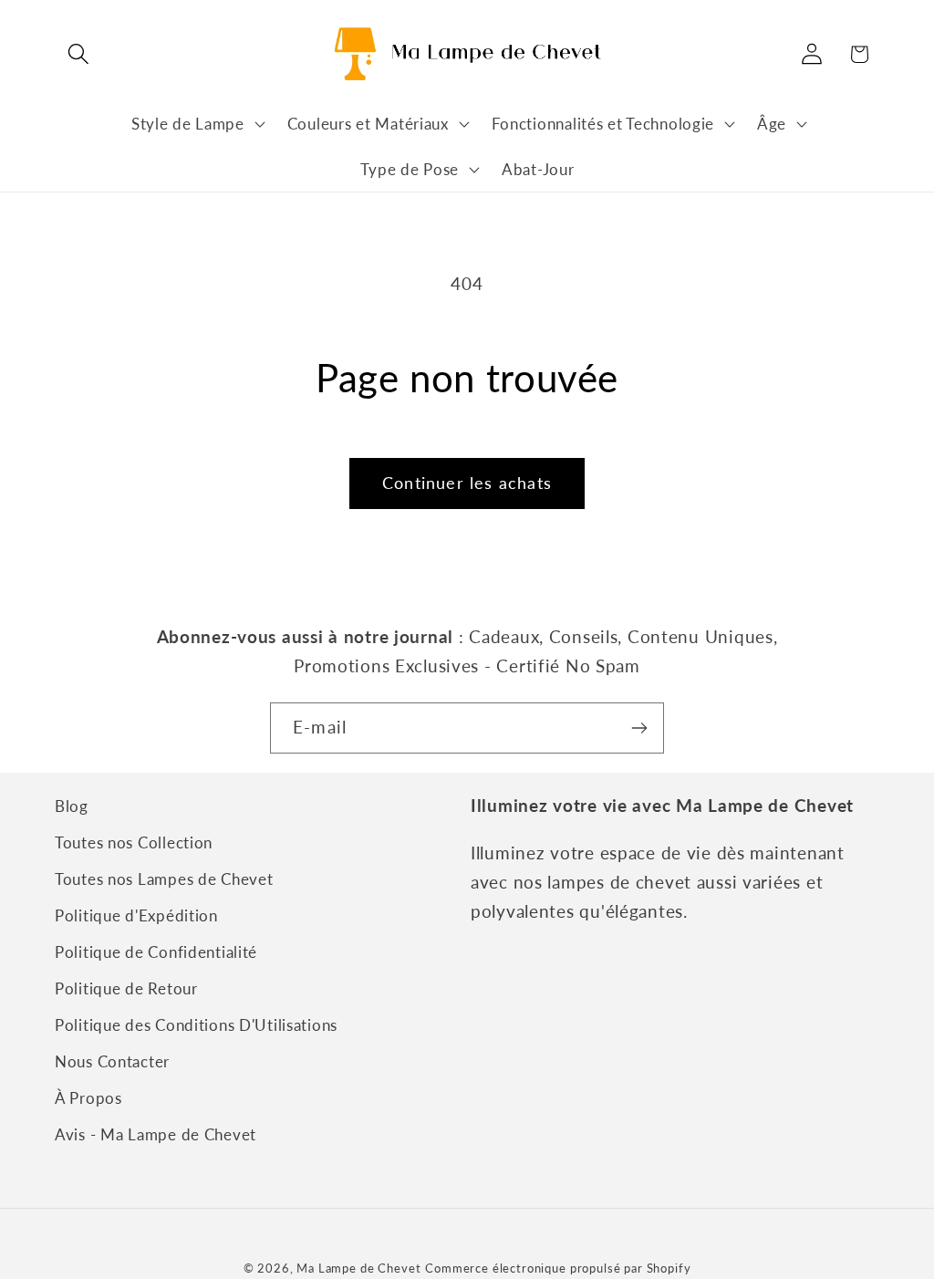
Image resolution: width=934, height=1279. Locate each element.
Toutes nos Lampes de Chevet (164, 879)
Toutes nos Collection (134, 842)
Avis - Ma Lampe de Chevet (155, 1134)
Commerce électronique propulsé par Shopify (557, 1268)
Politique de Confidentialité (156, 952)
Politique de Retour (126, 988)
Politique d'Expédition (136, 915)
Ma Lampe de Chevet (358, 1268)
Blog (71, 806)
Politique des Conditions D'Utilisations (196, 1025)
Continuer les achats (467, 483)
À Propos (88, 1097)
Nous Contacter (112, 1061)
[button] (79, 54)
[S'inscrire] (639, 728)
